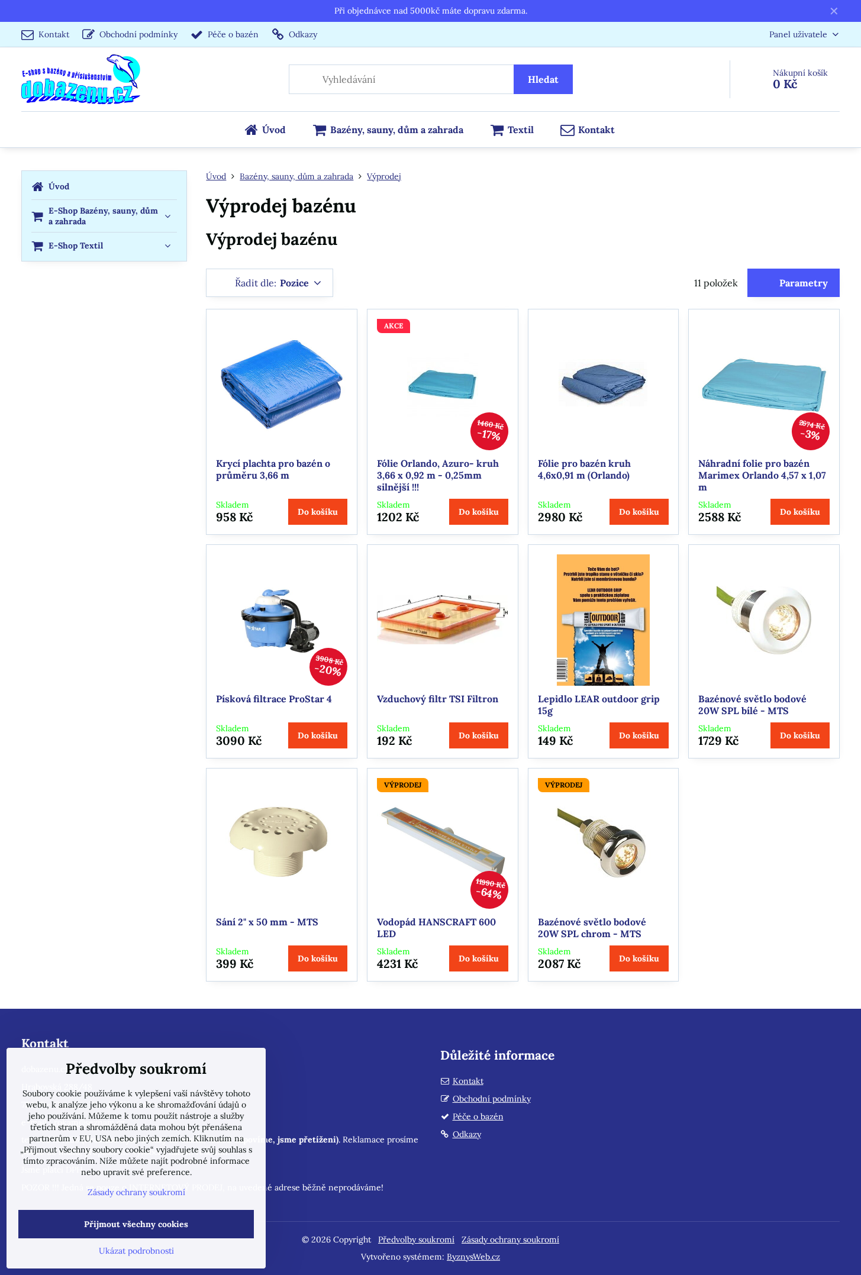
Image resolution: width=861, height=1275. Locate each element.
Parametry (802, 283)
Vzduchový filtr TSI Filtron (437, 699)
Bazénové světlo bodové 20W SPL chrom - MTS (592, 928)
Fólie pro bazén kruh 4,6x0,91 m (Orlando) (584, 469)
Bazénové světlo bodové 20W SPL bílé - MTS (752, 704)
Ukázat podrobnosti (136, 1250)
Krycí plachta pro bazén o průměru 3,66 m (273, 469)
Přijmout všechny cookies (136, 1224)
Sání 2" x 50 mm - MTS (267, 922)
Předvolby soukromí (416, 1239)
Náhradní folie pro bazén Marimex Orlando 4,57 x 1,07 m (762, 475)
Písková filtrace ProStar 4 (274, 699)
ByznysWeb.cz (473, 1256)
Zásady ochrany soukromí (510, 1239)
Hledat (543, 79)
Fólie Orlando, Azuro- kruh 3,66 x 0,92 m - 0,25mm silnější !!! (438, 475)
